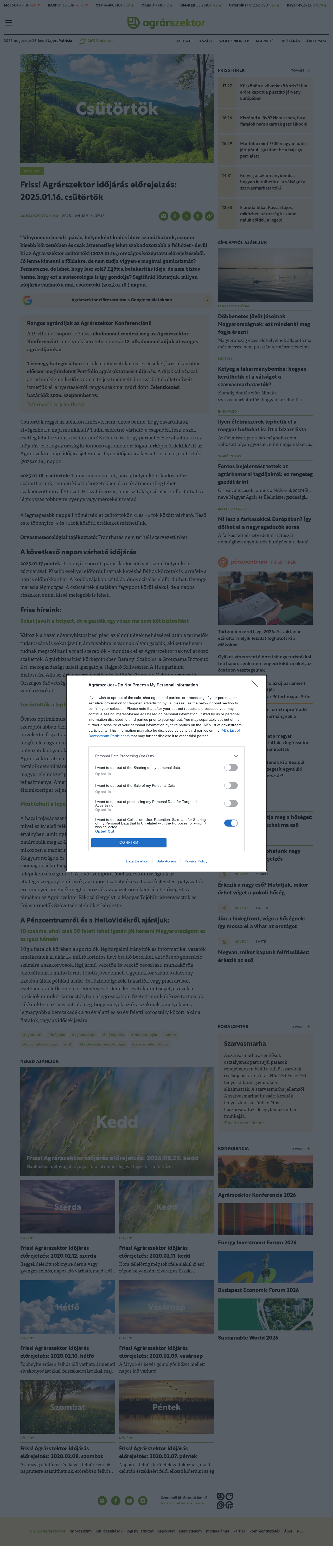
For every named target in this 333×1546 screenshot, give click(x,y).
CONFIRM (129, 843)
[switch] (231, 767)
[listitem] (166, 756)
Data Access (166, 861)
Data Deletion (137, 861)
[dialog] (166, 773)
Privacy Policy (196, 861)
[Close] (256, 685)
